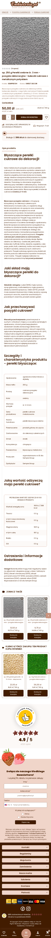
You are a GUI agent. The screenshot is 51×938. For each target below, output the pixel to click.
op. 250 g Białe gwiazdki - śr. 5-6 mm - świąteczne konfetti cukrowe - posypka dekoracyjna (13, 678)
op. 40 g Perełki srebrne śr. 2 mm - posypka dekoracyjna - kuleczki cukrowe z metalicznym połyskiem (13, 621)
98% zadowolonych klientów (19, 914)
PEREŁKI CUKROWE (41, 12)
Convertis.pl (30, 926)
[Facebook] (22, 908)
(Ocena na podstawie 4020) (19, 917)
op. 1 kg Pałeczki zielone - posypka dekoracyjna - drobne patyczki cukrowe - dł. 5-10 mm (37, 678)
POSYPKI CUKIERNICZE (21, 12)
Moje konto (25, 860)
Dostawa (25, 886)
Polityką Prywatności (36, 833)
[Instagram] (28, 908)
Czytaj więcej (7, 103)
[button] (38, 933)
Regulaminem (23, 833)
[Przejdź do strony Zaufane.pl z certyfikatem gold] (25, 717)
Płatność (25, 892)
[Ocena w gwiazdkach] (25, 733)
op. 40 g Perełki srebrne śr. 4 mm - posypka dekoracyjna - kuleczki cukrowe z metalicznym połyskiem (37, 621)
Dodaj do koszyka (29, 117)
